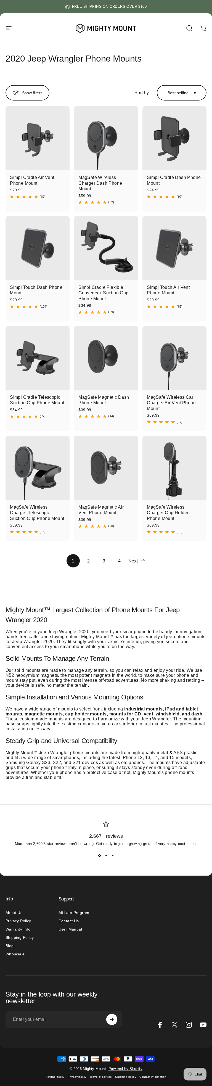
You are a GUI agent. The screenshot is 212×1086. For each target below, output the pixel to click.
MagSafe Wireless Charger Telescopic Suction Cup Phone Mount (37, 512)
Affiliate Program (74, 912)
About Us (14, 912)
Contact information (152, 1076)
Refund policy (55, 1076)
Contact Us (69, 921)
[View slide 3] (112, 855)
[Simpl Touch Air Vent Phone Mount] (174, 248)
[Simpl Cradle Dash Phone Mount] (174, 138)
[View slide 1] (99, 855)
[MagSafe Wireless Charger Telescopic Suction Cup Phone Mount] (38, 468)
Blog (10, 946)
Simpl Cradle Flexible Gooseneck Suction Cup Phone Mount (103, 293)
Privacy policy (77, 1076)
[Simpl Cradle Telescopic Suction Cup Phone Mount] (38, 358)
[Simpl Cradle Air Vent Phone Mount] (38, 138)
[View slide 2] (106, 855)
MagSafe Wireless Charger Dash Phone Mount (100, 183)
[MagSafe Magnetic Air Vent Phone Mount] (106, 468)
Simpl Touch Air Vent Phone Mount (168, 290)
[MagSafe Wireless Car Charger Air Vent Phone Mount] (174, 358)
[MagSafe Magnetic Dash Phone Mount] (106, 358)
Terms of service (101, 1076)
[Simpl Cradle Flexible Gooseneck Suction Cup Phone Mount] (106, 248)
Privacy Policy (18, 921)
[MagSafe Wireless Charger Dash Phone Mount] (106, 138)
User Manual (70, 929)
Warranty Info (18, 929)
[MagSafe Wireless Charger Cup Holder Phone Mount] (174, 468)
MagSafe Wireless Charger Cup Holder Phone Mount (168, 512)
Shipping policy (125, 1076)
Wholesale (15, 954)
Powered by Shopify (125, 1069)
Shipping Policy (20, 937)
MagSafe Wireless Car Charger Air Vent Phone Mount (171, 403)
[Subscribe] (111, 1019)
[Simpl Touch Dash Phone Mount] (38, 248)
